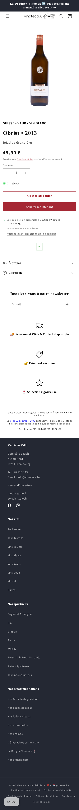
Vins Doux (14, 572)
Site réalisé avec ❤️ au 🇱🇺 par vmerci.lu (49, 785)
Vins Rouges (15, 546)
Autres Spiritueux (18, 666)
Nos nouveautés (18, 725)
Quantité (7, 165)
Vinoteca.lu (23, 785)
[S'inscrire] (67, 304)
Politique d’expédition (47, 796)
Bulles (12, 590)
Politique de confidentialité (57, 790)
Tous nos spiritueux (20, 675)
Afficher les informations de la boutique (31, 233)
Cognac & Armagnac (20, 614)
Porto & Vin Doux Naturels (24, 657)
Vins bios (13, 581)
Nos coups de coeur (20, 707)
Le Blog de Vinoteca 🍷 (22, 751)
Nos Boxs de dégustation (23, 699)
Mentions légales (41, 801)
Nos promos (15, 734)
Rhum (11, 640)
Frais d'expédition (25, 159)
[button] (7, 16)
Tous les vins (15, 538)
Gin (10, 623)
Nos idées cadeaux (19, 716)
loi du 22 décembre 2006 (22, 420)
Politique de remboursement (25, 790)
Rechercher (15, 529)
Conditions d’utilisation (20, 796)
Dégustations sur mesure (23, 742)
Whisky (12, 649)
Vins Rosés (14, 564)
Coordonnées (68, 796)
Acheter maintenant (39, 207)
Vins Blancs (15, 555)
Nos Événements (18, 759)
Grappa (12, 631)
